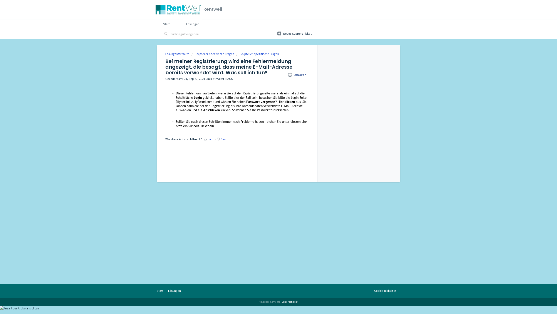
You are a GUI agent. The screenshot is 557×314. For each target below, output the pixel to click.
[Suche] (166, 34)
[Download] (270, 101)
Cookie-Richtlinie (385, 291)
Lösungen (192, 24)
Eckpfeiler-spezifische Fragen (214, 54)
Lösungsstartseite (177, 54)
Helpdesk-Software (270, 301)
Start (166, 24)
